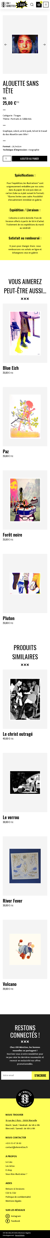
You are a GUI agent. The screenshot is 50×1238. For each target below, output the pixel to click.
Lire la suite (25, 546)
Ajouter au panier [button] (25, 379)
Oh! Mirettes (8, 4)
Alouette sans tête (21, 87)
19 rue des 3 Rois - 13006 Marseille (21, 1120)
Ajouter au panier (29, 158)
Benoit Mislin (20, 1235)
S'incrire (40, 1075)
